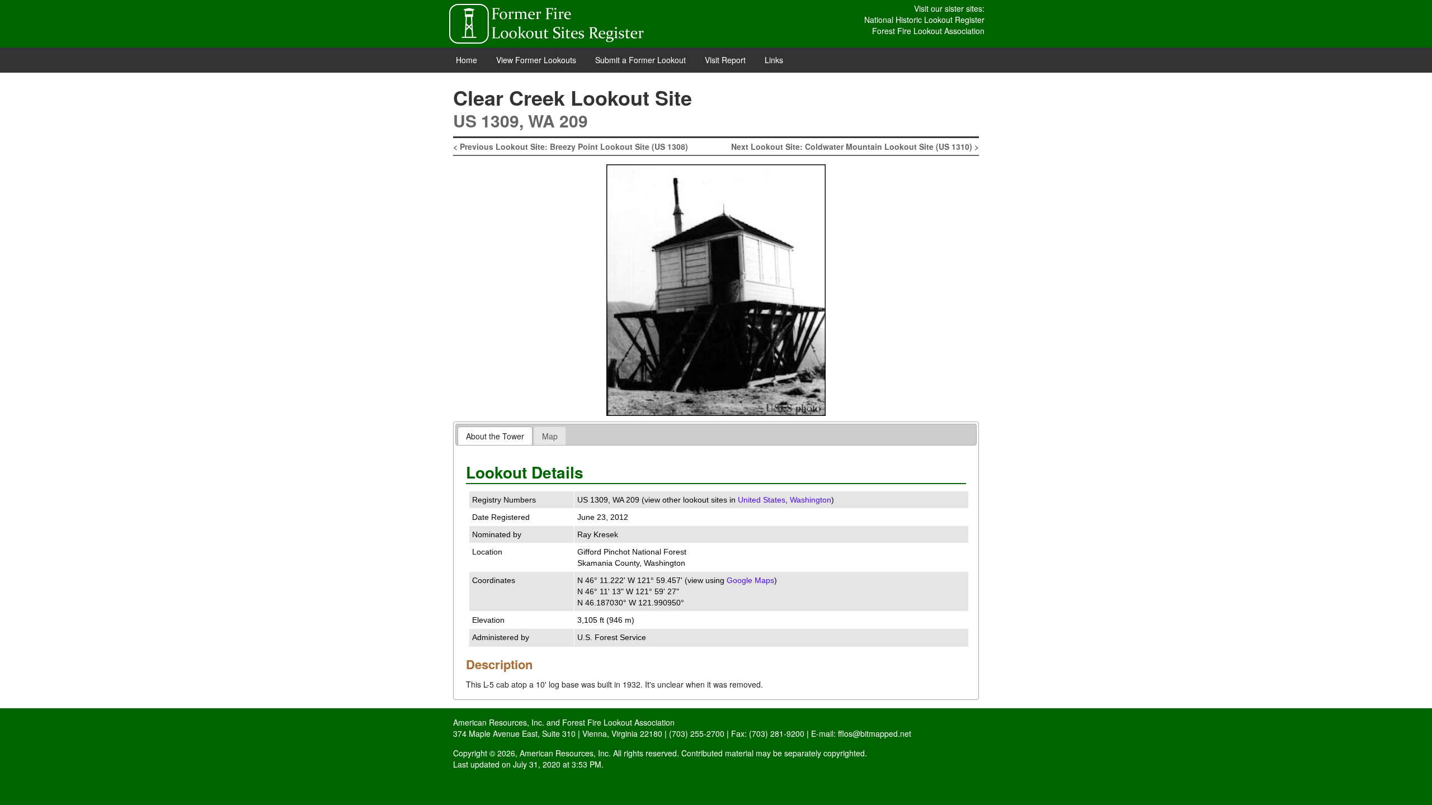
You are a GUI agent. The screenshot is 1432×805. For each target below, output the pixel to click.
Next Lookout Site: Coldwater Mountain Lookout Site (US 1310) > (855, 146)
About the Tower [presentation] (495, 436)
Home (466, 59)
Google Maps (750, 580)
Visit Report (725, 59)
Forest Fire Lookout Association (928, 30)
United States (761, 499)
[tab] (495, 436)
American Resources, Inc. (498, 722)
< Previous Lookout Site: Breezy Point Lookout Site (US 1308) (570, 146)
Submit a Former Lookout (640, 59)
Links (774, 59)
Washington (810, 499)
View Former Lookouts (536, 59)
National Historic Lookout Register (924, 19)
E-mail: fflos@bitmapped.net (861, 733)
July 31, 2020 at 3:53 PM (557, 764)
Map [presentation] (550, 436)
